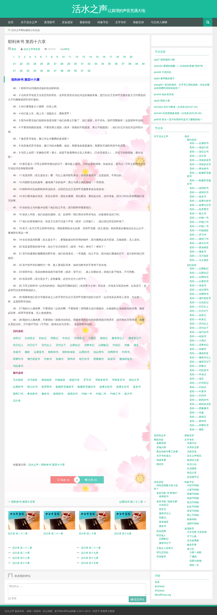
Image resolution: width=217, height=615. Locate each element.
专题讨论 (191, 443)
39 (136, 63)
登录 (157, 582)
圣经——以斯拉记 (199, 272)
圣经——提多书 (198, 196)
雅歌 (27, 352)
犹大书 (128, 393)
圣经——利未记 (198, 319)
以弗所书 (18, 386)
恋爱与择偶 (195, 560)
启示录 (17, 400)
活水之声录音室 (32, 49)
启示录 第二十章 (21, 552)
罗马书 (87, 379)
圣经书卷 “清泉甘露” (167, 501)
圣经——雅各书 (198, 251)
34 (102, 63)
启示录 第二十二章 (22, 547)
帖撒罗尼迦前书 (65, 386)
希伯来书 (32, 393)
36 (116, 63)
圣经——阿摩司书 (199, 425)
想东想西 (161, 531)
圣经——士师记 (198, 340)
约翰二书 (101, 393)
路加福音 (47, 379)
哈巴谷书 (84, 359)
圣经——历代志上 (199, 323)
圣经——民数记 (198, 365)
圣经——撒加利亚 (199, 353)
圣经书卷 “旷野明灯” (167, 493)
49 (68, 70)
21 (14, 63)
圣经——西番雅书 (199, 408)
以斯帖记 (103, 345)
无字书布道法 (163, 455)
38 (129, 63)
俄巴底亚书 (33, 359)
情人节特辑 (193, 515)
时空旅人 (161, 535)
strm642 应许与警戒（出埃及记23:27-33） (176, 106)
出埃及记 (29, 338)
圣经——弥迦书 (198, 349)
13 (83, 56)
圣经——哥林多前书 (200, 160)
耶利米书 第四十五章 (23, 501)
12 (76, 56)
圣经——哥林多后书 (200, 164)
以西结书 (84, 352)
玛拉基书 (18, 365)
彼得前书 (58, 393)
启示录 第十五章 (89, 563)
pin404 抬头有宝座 (164, 94)
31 (82, 63)
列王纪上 (18, 345)
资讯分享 (191, 472)
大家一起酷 (195, 552)
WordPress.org (163, 594)
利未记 (43, 338)
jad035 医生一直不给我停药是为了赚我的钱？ (178, 119)
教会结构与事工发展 (167, 451)
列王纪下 (32, 345)
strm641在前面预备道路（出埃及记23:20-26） (178, 113)
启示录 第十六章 (21, 563)
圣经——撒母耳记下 (200, 361)
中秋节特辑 (193, 485)
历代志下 (61, 345)
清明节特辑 (193, 523)
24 (34, 63)
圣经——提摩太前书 (200, 200)
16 (104, 56)
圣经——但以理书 (199, 289)
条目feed (159, 586)
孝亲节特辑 (193, 510)
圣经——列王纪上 (199, 306)
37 (123, 63)
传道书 (17, 352)
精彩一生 (194, 565)
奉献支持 (138, 22)
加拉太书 (134, 379)
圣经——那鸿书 (198, 421)
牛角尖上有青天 (164, 548)
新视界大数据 (107, 611)
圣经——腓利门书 (199, 238)
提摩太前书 (106, 386)
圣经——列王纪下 (199, 310)
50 (75, 70)
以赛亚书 (39, 352)
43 (28, 70)
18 (117, 56)
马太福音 (18, 379)
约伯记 (116, 345)
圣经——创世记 (198, 315)
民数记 (55, 338)
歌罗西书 (47, 386)
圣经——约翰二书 (199, 226)
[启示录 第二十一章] (59, 519)
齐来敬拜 (161, 556)
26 (48, 63)
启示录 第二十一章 (91, 547)
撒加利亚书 (125, 359)
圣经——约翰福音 (199, 230)
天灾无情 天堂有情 (197, 532)
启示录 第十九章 (89, 552)
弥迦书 (59, 359)
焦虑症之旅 (193, 460)
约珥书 (126, 352)
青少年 (190, 548)
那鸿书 (71, 359)
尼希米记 (89, 345)
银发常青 (191, 544)
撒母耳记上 (118, 338)
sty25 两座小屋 (162, 100)
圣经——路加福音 (199, 247)
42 (21, 70)
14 (90, 56)
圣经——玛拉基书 (199, 370)
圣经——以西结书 (199, 277)
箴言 (136, 345)
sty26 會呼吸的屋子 (164, 78)
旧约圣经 (191, 265)
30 (75, 63)
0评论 (66, 49)
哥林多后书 (118, 379)
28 (62, 63)
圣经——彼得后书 (199, 192)
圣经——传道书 (198, 285)
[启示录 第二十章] (95, 519)
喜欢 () (65, 479)
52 (89, 70)
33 (95, 63)
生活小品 (191, 464)
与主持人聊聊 (159, 22)
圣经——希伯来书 (199, 168)
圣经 (13, 49)
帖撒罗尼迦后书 (86, 386)
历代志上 (47, 345)
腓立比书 (32, 386)
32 (89, 63)
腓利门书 (18, 393)
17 (110, 56)
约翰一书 (87, 393)
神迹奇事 (161, 460)
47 (55, 70)
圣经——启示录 (198, 155)
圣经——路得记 (198, 416)
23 (28, 63)
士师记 (92, 338)
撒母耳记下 (135, 338)
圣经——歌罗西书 (199, 209)
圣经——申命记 (198, 374)
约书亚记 (79, 338)
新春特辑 (191, 519)
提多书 (137, 386)
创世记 (17, 338)
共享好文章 (193, 447)
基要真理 (161, 443)
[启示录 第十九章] (130, 519)
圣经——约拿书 (198, 391)
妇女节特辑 (193, 506)
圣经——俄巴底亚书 (200, 298)
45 (41, 70)
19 (124, 56)
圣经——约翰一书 (199, 217)
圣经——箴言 (197, 378)
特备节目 (102, 22)
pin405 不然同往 (162, 72)
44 (34, 70)
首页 (10, 22)
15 (97, 56)
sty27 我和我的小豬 (164, 59)
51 (82, 70)
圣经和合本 (160, 435)
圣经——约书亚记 (199, 382)
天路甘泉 (191, 451)
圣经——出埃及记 (199, 302)
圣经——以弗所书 (199, 143)
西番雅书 (98, 359)
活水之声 (33, 464)
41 (14, 70)
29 (68, 63)
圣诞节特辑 (193, 498)
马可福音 (32, 379)
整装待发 (85, 22)
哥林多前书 (101, 379)
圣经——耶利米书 (199, 399)
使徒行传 (74, 379)
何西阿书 (113, 352)
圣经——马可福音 (199, 255)
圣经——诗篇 (197, 412)
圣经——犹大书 (198, 213)
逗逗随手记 (193, 476)
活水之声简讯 (194, 455)
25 (41, 63)
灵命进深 (67, 22)
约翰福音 (60, 379)
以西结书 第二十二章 (131, 501)
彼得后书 (72, 393)
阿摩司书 (18, 359)
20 (131, 56)
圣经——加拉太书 (199, 151)
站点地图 (47, 611)
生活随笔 (191, 468)
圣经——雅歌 (197, 429)
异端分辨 (161, 447)
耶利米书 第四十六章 (27, 41)
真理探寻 (49, 22)
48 (62, 70)
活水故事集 (193, 540)
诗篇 (127, 345)
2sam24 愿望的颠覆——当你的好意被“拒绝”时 (178, 65)
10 (63, 56)
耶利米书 (53, 352)
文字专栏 (120, 22)
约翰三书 (115, 393)
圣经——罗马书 (198, 234)
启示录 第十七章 (89, 557)
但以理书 (98, 352)
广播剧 (193, 556)
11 (70, 56)
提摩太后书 (122, 386)
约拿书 (48, 359)
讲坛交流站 (162, 552)
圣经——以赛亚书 (199, 281)
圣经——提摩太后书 (200, 205)
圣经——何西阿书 (199, 293)
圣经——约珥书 (198, 395)
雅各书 (45, 393)
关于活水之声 (29, 22)
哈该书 (111, 359)
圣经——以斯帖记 (199, 268)
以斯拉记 (75, 345)
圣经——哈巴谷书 (199, 332)
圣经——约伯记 (198, 387)
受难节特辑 (193, 493)
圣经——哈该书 (198, 336)
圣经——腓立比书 (199, 243)
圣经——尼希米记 (199, 344)
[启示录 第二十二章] (24, 519)
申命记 (66, 338)
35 (109, 63)
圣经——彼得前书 (199, 188)
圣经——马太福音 (199, 260)
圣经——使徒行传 (199, 147)
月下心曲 (191, 536)
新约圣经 (191, 139)
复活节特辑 (193, 502)
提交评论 (138, 599)
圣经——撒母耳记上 (200, 357)
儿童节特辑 (193, 489)
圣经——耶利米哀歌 (200, 404)
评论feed (159, 590)
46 (48, 70)
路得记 (104, 338)
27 (55, 63)
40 (143, 63)
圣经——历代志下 (199, 327)
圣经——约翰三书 (199, 221)
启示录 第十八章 (21, 557)
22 (21, 63)
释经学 (160, 464)
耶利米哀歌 (68, 352)
